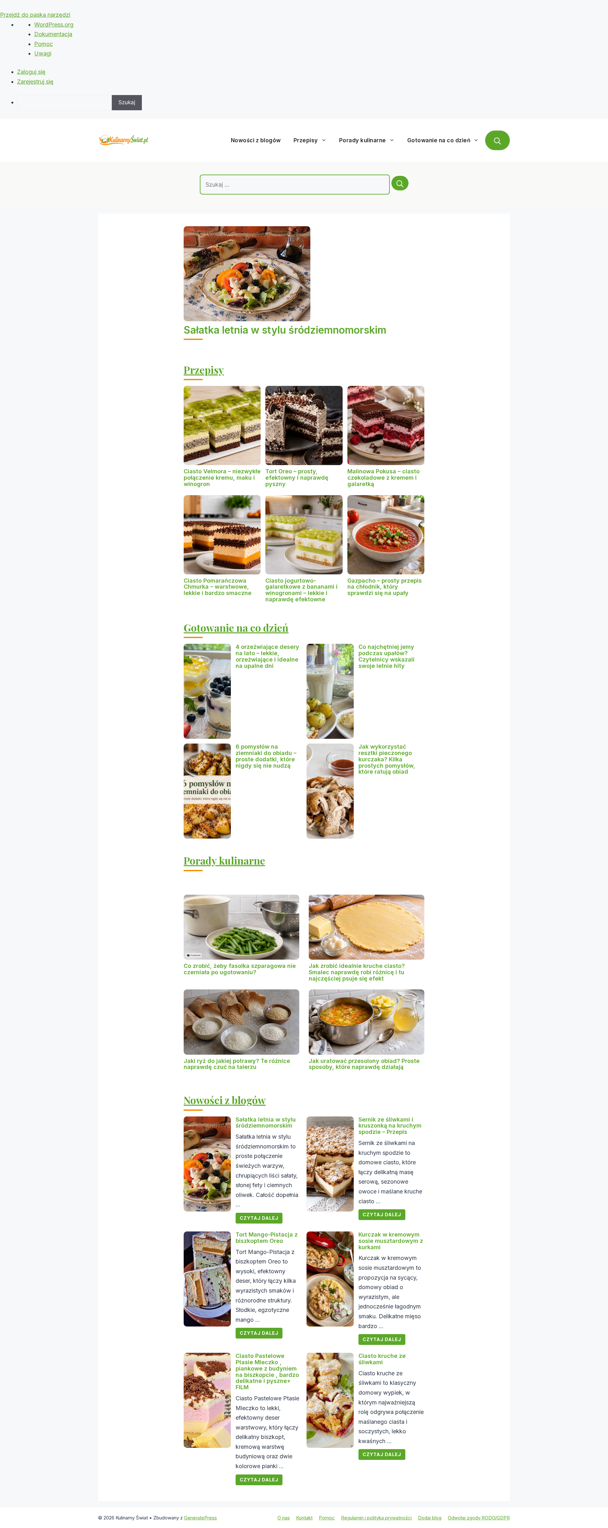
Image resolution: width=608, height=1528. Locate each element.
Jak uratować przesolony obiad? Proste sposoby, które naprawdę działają (364, 1064)
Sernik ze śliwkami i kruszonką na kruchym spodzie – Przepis (389, 1125)
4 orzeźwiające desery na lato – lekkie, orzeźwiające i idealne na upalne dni (267, 656)
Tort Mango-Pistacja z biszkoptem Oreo (267, 1237)
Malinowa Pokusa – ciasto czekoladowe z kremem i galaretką (383, 477)
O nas (283, 1518)
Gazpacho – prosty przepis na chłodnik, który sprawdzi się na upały (384, 587)
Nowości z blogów (256, 140)
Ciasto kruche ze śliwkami (382, 1358)
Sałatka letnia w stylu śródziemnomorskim (285, 330)
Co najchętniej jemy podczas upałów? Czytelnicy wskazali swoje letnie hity (386, 656)
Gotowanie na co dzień (439, 140)
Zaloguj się (31, 71)
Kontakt (304, 1518)
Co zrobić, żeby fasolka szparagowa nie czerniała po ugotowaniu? (240, 968)
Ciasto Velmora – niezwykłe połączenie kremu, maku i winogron (222, 477)
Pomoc (43, 44)
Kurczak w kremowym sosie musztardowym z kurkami (390, 1240)
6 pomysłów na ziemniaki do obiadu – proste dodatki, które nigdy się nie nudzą (266, 756)
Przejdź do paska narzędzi (35, 14)
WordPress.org (53, 24)
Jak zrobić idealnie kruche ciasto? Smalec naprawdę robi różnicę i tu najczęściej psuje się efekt (357, 972)
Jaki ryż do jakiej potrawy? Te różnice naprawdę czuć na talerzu (237, 1064)
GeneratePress (200, 1518)
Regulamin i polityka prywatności (376, 1518)
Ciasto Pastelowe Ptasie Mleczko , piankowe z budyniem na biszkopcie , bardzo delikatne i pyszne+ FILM (267, 1371)
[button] (497, 140)
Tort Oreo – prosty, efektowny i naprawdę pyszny (296, 477)
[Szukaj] (399, 183)
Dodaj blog (429, 1518)
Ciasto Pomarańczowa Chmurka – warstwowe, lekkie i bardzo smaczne (217, 587)
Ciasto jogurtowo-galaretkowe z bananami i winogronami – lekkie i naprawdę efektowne (301, 590)
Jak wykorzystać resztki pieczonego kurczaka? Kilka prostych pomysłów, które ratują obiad (386, 759)
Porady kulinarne (362, 140)
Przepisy (306, 140)
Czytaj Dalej (259, 1218)
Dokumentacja (53, 34)
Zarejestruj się (35, 81)
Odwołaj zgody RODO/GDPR (479, 1518)
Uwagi (42, 53)
